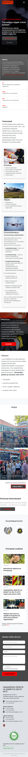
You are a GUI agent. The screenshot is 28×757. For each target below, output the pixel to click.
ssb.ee (8, 625)
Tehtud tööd (9, 38)
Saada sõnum (10, 674)
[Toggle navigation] (24, 2)
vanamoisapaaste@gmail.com (14, 701)
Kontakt (9, 42)
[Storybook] (4, 725)
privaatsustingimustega (11, 668)
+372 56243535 (9, 703)
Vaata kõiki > (18, 486)
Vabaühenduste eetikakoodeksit (13, 74)
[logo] (7, 2)
